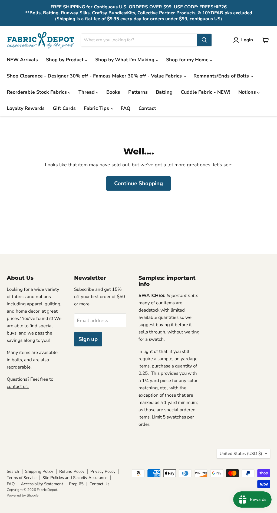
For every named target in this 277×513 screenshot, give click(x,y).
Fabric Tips (97, 108)
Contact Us (99, 484)
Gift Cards (64, 108)
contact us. (18, 386)
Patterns (138, 92)
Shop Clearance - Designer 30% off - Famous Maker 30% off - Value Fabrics (95, 76)
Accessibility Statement (42, 484)
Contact (147, 108)
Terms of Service (22, 477)
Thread (87, 92)
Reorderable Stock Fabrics (37, 92)
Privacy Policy (103, 471)
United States (241, 454)
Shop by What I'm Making (125, 59)
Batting (164, 92)
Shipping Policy (39, 471)
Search (13, 471)
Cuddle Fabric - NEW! (205, 92)
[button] (244, 40)
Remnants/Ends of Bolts (221, 76)
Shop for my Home (188, 59)
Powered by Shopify (23, 495)
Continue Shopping (138, 183)
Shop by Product (65, 59)
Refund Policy (71, 471)
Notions (247, 92)
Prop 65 (76, 484)
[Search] (204, 40)
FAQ (125, 108)
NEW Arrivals (22, 59)
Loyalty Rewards (26, 108)
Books (113, 92)
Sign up (88, 339)
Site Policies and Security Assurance (74, 477)
